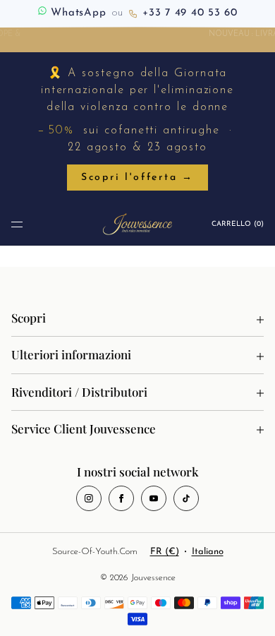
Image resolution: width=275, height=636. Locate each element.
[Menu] (17, 224)
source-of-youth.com (95, 551)
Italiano (208, 551)
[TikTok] (186, 498)
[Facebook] (121, 498)
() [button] (238, 224)
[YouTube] (153, 498)
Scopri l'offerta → (137, 177)
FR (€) (164, 551)
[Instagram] (88, 498)
